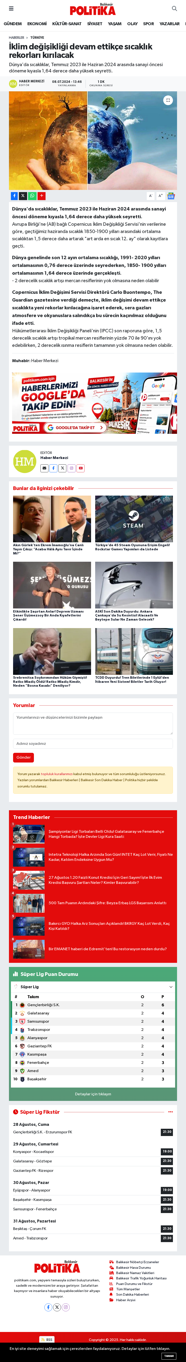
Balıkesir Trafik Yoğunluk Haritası (141, 1278)
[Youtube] (81, 468)
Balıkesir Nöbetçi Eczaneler (137, 1262)
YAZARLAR (170, 24)
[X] (57, 1307)
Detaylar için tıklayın (93, 1094)
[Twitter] (62, 468)
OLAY (132, 24)
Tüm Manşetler (128, 1289)
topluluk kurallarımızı (57, 774)
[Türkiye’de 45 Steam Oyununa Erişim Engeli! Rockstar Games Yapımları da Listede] (134, 519)
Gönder (23, 757)
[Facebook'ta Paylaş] (14, 196)
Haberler (16, 37)
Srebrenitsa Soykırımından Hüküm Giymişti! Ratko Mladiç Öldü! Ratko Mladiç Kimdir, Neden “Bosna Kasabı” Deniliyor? (50, 682)
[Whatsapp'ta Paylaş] (32, 196)
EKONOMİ (37, 24)
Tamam (169, 1356)
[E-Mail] (44, 468)
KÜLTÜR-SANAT (66, 24)
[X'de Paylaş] (23, 196)
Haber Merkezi (54, 458)
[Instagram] (72, 468)
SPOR (148, 24)
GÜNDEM (13, 24)
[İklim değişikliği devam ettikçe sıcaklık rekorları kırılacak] (93, 140)
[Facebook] (53, 468)
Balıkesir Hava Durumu (133, 1267)
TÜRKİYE (37, 37)
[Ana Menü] (11, 9)
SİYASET (94, 24)
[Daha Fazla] (42, 196)
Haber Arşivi (125, 1300)
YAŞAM (115, 24)
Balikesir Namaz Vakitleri (135, 1273)
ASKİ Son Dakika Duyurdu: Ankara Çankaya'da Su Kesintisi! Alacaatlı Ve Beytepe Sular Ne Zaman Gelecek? (126, 616)
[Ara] (174, 9)
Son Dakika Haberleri (132, 1294)
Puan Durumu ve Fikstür (134, 1284)
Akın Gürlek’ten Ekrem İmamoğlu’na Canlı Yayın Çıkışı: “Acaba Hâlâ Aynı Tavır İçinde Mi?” (48, 549)
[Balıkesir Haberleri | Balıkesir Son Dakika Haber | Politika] (93, 9)
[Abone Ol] (171, 196)
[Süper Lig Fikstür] (170, 1112)
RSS (49, 1340)
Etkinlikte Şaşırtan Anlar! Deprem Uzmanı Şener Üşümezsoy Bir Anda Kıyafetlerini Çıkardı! (48, 616)
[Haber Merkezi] (24, 461)
